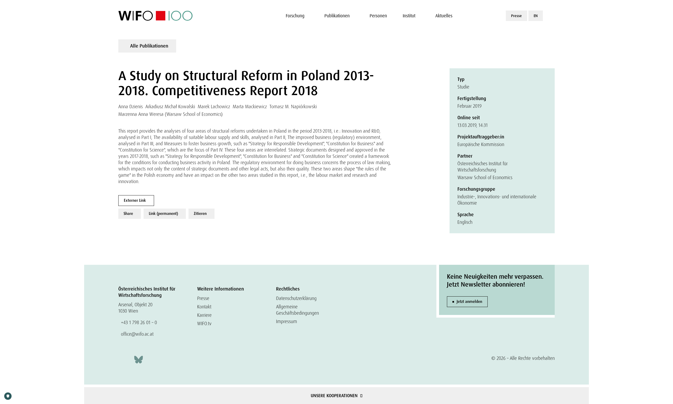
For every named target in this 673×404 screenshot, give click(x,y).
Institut (409, 16)
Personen (378, 16)
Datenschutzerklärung (296, 298)
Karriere (204, 315)
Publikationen (337, 16)
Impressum (286, 321)
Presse (516, 15)
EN (536, 15)
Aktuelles (443, 16)
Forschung (295, 16)
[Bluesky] (138, 359)
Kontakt (204, 307)
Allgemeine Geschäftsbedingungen (297, 310)
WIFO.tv (204, 323)
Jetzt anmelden (469, 301)
